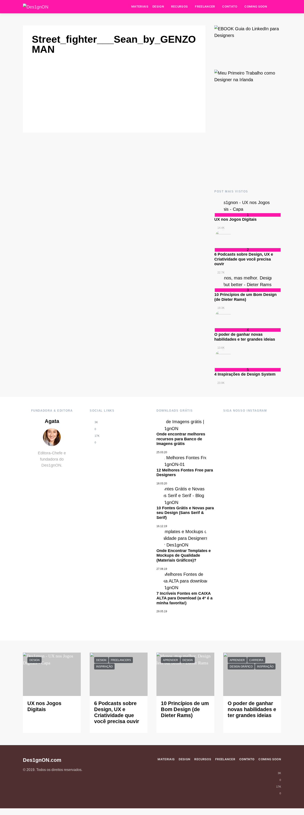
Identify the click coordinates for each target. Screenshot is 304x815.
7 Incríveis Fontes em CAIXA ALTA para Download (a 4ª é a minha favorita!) (184, 598)
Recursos (179, 6)
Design (158, 6)
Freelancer (205, 6)
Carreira (256, 660)
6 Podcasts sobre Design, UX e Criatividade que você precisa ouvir (243, 259)
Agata (52, 421)
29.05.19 (161, 611)
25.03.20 (161, 452)
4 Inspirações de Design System (245, 374)
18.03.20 (161, 483)
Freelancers (121, 660)
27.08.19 (161, 568)
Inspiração (104, 666)
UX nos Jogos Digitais (235, 219)
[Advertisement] (247, 145)
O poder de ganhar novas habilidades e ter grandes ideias (244, 337)
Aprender (170, 660)
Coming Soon (255, 6)
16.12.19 (161, 526)
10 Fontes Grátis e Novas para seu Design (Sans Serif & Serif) (185, 513)
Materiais (139, 6)
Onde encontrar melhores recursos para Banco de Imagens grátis (180, 439)
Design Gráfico (241, 666)
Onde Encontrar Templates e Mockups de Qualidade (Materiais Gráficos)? (183, 555)
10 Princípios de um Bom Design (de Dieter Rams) (245, 297)
